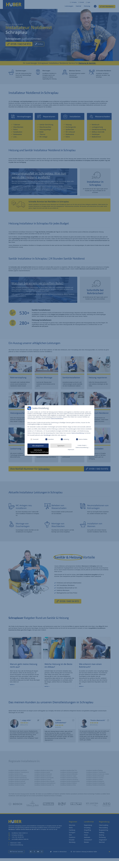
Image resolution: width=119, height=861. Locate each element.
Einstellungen (47, 435)
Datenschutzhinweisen (57, 418)
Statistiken (51, 439)
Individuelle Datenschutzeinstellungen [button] (39, 451)
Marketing (66, 439)
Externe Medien (83, 439)
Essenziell (35, 439)
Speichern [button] (60, 446)
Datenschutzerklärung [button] (82, 447)
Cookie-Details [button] (82, 445)
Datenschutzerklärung (77, 433)
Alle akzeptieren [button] (38, 446)
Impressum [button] (71, 449)
